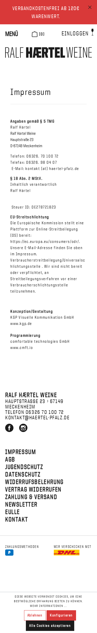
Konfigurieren (61, 615)
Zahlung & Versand (31, 496)
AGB (10, 459)
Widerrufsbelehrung (34, 481)
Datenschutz (23, 474)
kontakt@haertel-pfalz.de (37, 417)
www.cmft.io (21, 347)
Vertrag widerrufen (33, 489)
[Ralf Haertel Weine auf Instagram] (23, 430)
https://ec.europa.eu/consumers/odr (44, 241)
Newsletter (21, 504)
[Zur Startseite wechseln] (48, 52)
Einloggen (76, 33)
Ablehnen (34, 615)
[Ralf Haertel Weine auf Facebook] (10, 430)
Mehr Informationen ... (48, 606)
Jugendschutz (24, 466)
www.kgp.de (21, 323)
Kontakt (16, 519)
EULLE (12, 511)
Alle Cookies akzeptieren (50, 625)
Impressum (20, 451)
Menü (11, 33)
